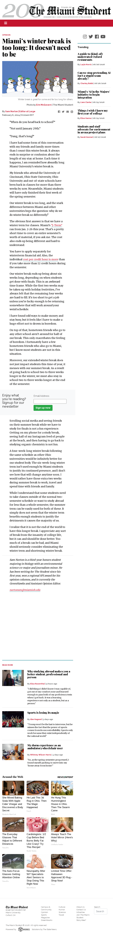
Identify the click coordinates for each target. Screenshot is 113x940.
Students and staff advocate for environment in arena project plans (94, 129)
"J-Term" (56, 225)
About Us (80, 907)
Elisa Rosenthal (37, 684)
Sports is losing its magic (43, 712)
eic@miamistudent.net (16, 910)
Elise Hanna (85, 118)
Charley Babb (86, 83)
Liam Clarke (85, 102)
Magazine (45, 917)
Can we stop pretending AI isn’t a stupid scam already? (94, 75)
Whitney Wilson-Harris (40, 755)
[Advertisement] (35, 629)
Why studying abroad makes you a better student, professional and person (48, 674)
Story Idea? (81, 920)
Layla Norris (86, 65)
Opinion (44, 912)
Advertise (80, 912)
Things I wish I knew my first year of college (93, 112)
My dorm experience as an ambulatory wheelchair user (45, 747)
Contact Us (81, 910)
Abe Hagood (36, 719)
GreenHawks (46, 920)
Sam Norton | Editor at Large (20, 111)
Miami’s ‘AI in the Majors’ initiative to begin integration (94, 94)
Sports (44, 915)
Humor (62, 910)
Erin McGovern (43, 105)
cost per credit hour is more (40, 259)
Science (62, 912)
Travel (61, 915)
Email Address (41, 395)
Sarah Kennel (86, 137)
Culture (62, 907)
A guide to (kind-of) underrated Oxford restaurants (90, 56)
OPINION (6, 35)
